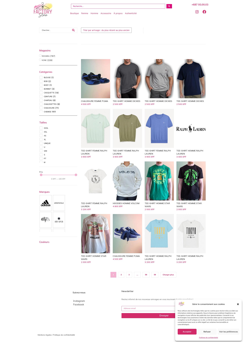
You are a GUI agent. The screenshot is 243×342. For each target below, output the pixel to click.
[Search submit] (169, 6)
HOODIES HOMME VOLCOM (126, 203)
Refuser (207, 331)
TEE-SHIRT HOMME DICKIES (126, 101)
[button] (238, 304)
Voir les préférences (228, 331)
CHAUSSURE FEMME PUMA (94, 101)
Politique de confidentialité (208, 337)
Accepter (187, 331)
